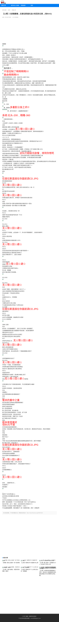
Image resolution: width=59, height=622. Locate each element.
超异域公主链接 (15, 5)
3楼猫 (27, 616)
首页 (9, 10)
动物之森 (3, 5)
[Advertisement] (29, 30)
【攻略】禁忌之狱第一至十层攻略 (11, 562)
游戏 (32, 5)
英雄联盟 (23, 5)
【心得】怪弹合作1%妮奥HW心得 (29, 562)
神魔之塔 (14, 10)
